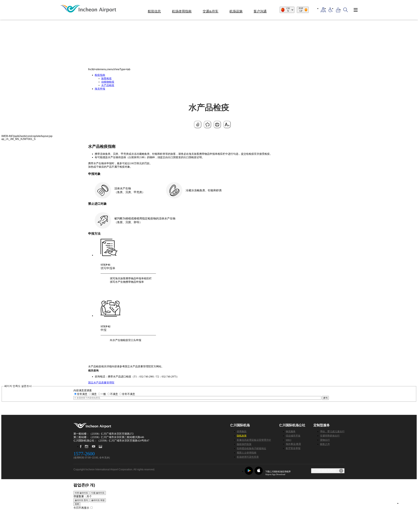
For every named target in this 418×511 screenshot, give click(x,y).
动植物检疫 (107, 81)
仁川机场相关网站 (324, 470)
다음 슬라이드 (97, 493)
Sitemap (356, 10)
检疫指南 (100, 75)
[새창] (249, 471)
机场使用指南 (182, 11)
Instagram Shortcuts (86, 446)
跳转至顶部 (406, 503)
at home (96, 34)
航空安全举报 (293, 448)
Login (338, 10)
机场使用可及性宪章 (248, 457)
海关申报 (100, 88)
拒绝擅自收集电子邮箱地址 (251, 448)
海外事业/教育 (293, 444)
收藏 (207, 124)
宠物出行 (325, 440)
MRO (288, 440)
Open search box (345, 10)
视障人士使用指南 (246, 452)
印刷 (217, 124)
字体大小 (227, 124)
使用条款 (242, 431)
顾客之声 (325, 444)
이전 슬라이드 (81, 493)
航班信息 (154, 11)
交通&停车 (210, 11)
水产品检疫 (107, 85)
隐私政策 (242, 435)
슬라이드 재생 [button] (97, 500)
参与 (325, 398)
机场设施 (235, 11)
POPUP (302, 9)
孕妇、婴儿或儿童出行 (332, 431)
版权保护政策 (244, 444)
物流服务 (291, 431)
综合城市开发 (293, 435)
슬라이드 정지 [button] (81, 500)
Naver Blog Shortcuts (101, 446)
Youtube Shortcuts (93, 446)
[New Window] (323, 10)
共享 (197, 124)
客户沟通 (260, 11)
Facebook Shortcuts (80, 446)
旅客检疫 (106, 78)
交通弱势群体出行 (330, 435)
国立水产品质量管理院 (101, 382)
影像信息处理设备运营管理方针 (254, 440)
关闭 (77, 504)
